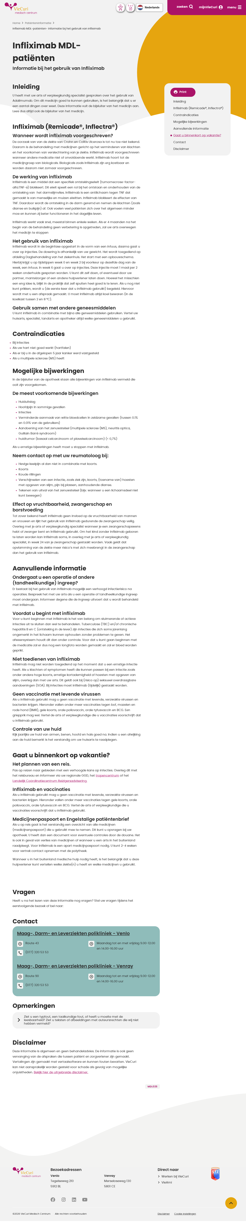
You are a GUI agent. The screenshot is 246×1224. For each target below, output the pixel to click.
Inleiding (179, 101)
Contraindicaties (185, 115)
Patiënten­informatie (38, 23)
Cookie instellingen (185, 1214)
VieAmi (166, 1182)
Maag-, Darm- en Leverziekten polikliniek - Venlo (73, 933)
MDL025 (152, 1087)
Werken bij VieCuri (175, 1176)
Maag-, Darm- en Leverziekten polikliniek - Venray (75, 966)
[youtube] (84, 1199)
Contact (179, 142)
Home (16, 23)
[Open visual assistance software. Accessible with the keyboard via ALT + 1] (120, 7)
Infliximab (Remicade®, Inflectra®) (198, 108)
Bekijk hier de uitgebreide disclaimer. (61, 1072)
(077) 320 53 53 (37, 952)
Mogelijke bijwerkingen (190, 121)
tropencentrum (107, 775)
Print (182, 92)
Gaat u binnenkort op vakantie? (197, 135)
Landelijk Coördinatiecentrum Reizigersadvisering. (50, 781)
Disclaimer (181, 149)
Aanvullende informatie (191, 128)
